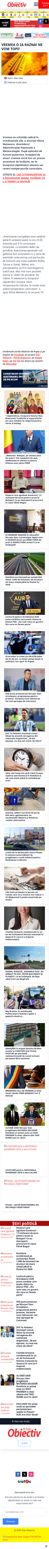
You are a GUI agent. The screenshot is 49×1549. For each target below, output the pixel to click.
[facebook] (40, 21)
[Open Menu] (36, 4)
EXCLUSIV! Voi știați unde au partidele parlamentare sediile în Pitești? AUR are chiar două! (27, 1409)
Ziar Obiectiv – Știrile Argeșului (21, 356)
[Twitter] (24, 1474)
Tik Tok (17, 360)
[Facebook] (18, 1474)
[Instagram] (31, 1474)
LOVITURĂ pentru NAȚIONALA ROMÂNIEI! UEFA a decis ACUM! (21, 1171)
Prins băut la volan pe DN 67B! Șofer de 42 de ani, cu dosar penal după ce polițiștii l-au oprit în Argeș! (24, 659)
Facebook (19, 354)
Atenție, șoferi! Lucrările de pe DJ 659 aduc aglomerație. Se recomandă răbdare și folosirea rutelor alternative (22, 816)
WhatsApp (11, 363)
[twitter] (46, 21)
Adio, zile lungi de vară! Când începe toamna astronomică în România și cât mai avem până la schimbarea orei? (24, 777)
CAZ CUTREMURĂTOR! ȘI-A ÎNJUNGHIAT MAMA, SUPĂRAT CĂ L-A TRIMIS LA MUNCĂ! (24, 178)
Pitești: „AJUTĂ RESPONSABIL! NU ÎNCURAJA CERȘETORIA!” (22, 1205)
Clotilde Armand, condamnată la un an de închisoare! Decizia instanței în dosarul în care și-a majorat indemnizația (24, 936)
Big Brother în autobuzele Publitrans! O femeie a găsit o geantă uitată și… (20, 1013)
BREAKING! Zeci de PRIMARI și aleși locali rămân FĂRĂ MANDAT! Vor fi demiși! (23, 1093)
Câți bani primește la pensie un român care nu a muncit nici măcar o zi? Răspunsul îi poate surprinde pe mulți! (24, 896)
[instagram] (40, 26)
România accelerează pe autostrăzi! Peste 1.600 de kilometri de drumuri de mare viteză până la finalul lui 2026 (24, 581)
